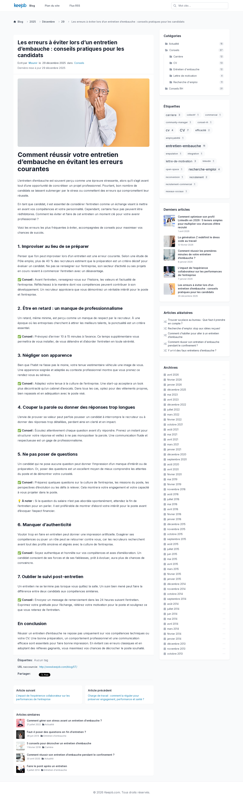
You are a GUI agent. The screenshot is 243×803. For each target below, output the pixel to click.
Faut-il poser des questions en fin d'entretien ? (56, 731)
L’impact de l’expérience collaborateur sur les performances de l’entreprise (43, 697)
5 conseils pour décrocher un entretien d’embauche (59, 743)
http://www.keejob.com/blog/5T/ (58, 666)
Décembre (48, 21)
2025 (33, 21)
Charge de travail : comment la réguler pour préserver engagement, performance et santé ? (116, 697)
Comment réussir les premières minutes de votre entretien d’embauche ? (197, 254)
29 (62, 21)
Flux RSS (75, 5)
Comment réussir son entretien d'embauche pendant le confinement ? (70, 754)
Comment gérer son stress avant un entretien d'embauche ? (64, 720)
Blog (32, 5)
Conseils (79, 62)
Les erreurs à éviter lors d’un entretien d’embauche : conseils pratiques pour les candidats (71, 48)
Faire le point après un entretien (47, 766)
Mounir (33, 62)
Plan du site (52, 5)
